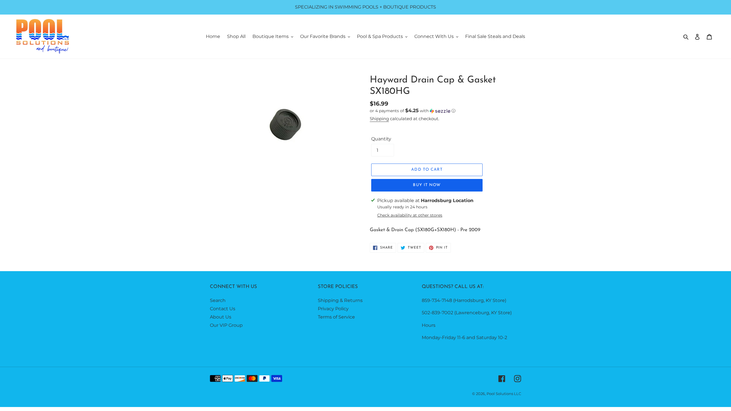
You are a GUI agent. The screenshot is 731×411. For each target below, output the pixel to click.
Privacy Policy (333, 308)
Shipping (379, 118)
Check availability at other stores (409, 215)
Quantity (381, 139)
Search (218, 300)
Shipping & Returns (340, 300)
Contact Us (222, 308)
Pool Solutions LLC (504, 393)
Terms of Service (336, 317)
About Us (220, 317)
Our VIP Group (226, 325)
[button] (412, 111)
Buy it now (427, 185)
